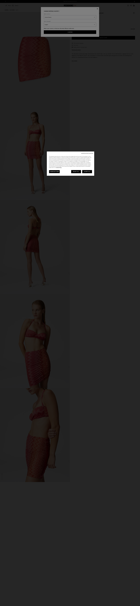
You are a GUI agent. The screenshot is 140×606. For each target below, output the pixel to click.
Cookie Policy (59, 167)
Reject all (76, 171)
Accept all (87, 171)
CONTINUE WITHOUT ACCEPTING (87, 153)
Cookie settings (54, 171)
